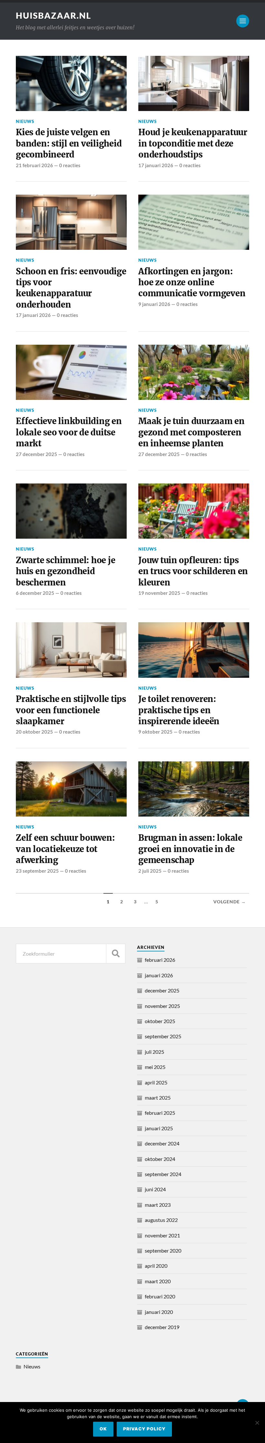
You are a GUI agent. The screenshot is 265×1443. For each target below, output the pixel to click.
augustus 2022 (161, 1220)
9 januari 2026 (154, 304)
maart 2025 (158, 1097)
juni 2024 (155, 1189)
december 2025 (162, 990)
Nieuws (25, 121)
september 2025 (163, 1036)
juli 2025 (154, 1052)
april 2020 (156, 1266)
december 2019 (162, 1327)
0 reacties (69, 165)
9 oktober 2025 (155, 732)
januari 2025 (159, 1128)
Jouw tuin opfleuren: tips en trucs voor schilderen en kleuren (193, 571)
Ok (103, 1428)
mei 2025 (155, 1067)
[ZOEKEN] (115, 953)
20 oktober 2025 (34, 732)
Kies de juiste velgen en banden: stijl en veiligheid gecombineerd (69, 143)
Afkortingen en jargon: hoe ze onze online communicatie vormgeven (191, 282)
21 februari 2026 (34, 165)
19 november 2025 (159, 593)
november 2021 (162, 1235)
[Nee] (257, 1422)
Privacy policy (144, 1428)
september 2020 (163, 1250)
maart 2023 (158, 1205)
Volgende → (229, 901)
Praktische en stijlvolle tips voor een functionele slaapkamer (71, 710)
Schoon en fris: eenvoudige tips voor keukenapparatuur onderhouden (71, 288)
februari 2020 (160, 1296)
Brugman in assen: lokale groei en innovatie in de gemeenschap (190, 849)
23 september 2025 (37, 871)
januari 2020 (159, 1312)
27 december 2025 (36, 454)
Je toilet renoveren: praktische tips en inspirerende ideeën (178, 710)
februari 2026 (160, 960)
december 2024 (162, 1143)
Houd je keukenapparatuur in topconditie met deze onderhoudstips (192, 143)
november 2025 (162, 1006)
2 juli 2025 (150, 871)
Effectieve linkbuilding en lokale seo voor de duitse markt (69, 432)
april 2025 (156, 1082)
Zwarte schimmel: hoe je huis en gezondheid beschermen (65, 571)
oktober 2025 (160, 1021)
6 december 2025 (35, 593)
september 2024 (163, 1174)
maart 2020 (158, 1281)
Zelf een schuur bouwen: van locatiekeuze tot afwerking (65, 849)
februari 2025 (160, 1113)
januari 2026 (159, 975)
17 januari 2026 (155, 165)
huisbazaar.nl (53, 15)
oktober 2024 (160, 1159)
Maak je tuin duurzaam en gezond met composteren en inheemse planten (191, 432)
